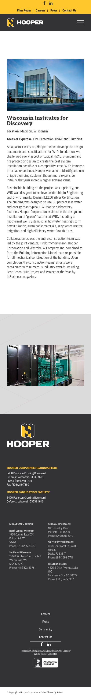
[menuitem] (24, 11)
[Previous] (16, 364)
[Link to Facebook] (44, 3)
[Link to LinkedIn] (50, 3)
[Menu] (78, 22)
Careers (40, 10)
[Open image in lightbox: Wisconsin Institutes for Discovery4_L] (79, 384)
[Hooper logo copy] (38, 22)
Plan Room (24, 10)
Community (45, 629)
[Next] (74, 364)
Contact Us (69, 10)
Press (53, 10)
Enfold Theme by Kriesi (51, 693)
